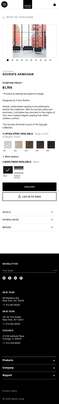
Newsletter (10, 263)
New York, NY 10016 (13, 300)
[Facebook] (9, 278)
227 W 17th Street (12, 317)
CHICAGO (8, 330)
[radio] (8, 146)
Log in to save (31, 196)
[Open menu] (4, 4)
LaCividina (8, 71)
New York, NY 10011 (13, 319)
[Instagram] (4, 278)
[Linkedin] (15, 278)
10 (50, 60)
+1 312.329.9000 (11, 343)
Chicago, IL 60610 (12, 338)
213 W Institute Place (13, 336)
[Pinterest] (21, 278)
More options (11, 156)
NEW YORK (9, 292)
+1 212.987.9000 (11, 304)
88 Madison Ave (11, 298)
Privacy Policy (10, 390)
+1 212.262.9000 (11, 324)
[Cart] (54, 4)
